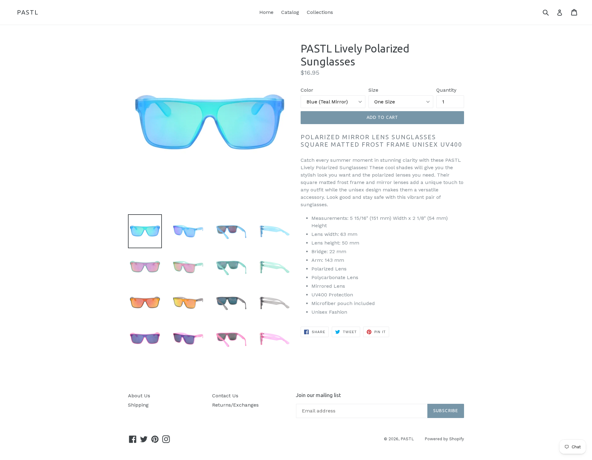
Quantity (446, 90)
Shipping (138, 405)
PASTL (28, 12)
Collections (320, 12)
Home (266, 12)
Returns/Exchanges (235, 405)
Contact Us (225, 396)
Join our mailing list (318, 395)
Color (307, 90)
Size (373, 90)
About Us (139, 396)
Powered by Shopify (444, 439)
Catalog (290, 12)
